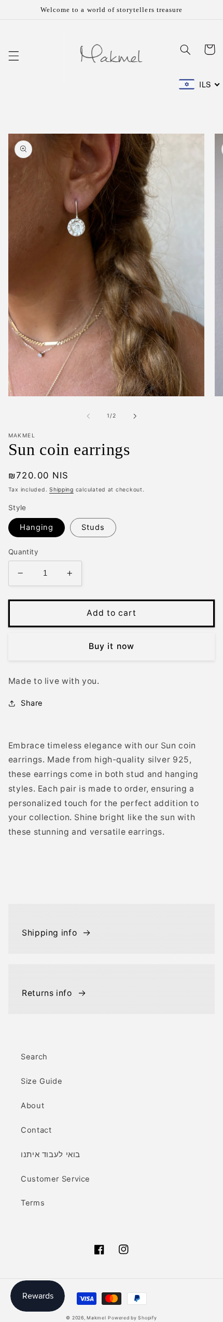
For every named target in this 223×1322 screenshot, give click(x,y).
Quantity (23, 552)
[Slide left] (88, 416)
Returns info (47, 993)
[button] (13, 56)
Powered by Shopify (132, 1317)
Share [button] (32, 703)
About (32, 1105)
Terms (33, 1203)
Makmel (96, 1317)
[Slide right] (134, 416)
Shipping (61, 489)
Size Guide (41, 1081)
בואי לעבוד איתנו (50, 1154)
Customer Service (55, 1179)
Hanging (36, 527)
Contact (36, 1130)
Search (34, 1056)
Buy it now (111, 646)
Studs (93, 527)
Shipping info (49, 933)
